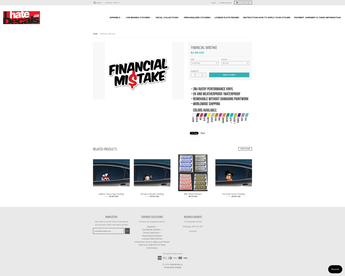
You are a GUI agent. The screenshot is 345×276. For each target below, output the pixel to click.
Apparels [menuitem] (115, 17)
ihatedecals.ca (176, 264)
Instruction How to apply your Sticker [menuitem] (266, 17)
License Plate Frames (152, 239)
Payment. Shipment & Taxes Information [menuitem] (317, 17)
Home (95, 34)
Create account (226, 3)
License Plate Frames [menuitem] (227, 17)
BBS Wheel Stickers (193, 194)
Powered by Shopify (172, 267)
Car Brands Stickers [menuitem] (138, 17)
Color (224, 59)
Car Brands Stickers (151, 229)
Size (192, 59)
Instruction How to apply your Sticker (152, 242)
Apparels (151, 226)
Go (127, 231)
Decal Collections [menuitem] (167, 17)
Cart (244, 3)
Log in (213, 3)
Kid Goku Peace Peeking (233, 194)
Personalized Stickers (152, 236)
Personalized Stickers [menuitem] (197, 17)
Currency (108, 3)
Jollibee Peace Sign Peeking (111, 194)
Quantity (195, 71)
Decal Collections (151, 233)
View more (245, 149)
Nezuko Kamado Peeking (152, 194)
